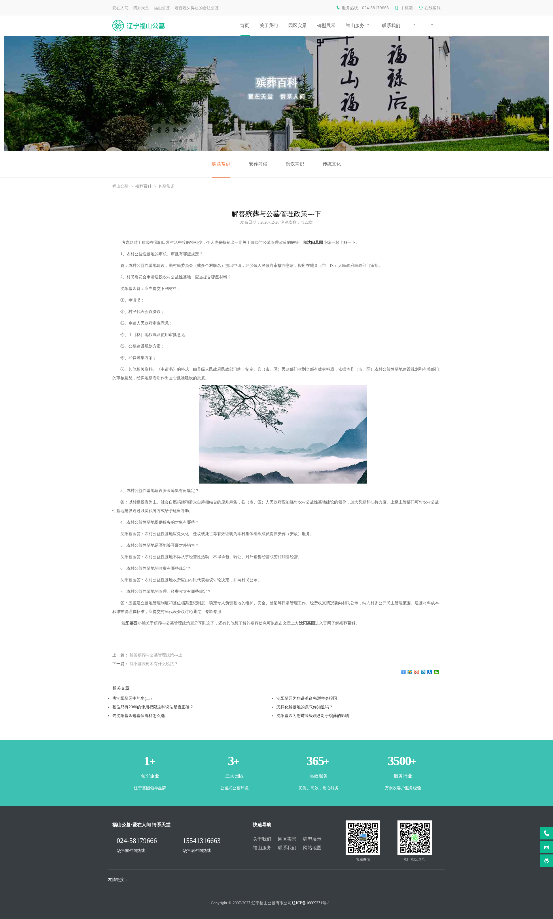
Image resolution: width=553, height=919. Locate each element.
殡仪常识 (295, 163)
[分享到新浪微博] (416, 672)
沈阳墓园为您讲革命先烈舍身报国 (306, 698)
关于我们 (269, 25)
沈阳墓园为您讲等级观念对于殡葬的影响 (312, 715)
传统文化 (332, 163)
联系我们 (391, 25)
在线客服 (433, 7)
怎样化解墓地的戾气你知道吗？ (304, 707)
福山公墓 (120, 186)
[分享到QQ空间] (410, 672)
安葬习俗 (258, 163)
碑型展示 (326, 25)
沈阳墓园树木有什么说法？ (154, 663)
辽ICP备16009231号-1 (311, 903)
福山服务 (355, 25)
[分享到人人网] (429, 672)
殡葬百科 (143, 186)
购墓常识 (221, 163)
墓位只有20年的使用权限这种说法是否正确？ (153, 707)
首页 (244, 25)
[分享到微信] (436, 672)
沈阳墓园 (315, 242)
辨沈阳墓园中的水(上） (133, 698)
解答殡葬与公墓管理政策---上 (156, 655)
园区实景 (297, 25)
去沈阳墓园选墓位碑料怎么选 (138, 715)
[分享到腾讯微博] (423, 672)
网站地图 (312, 847)
